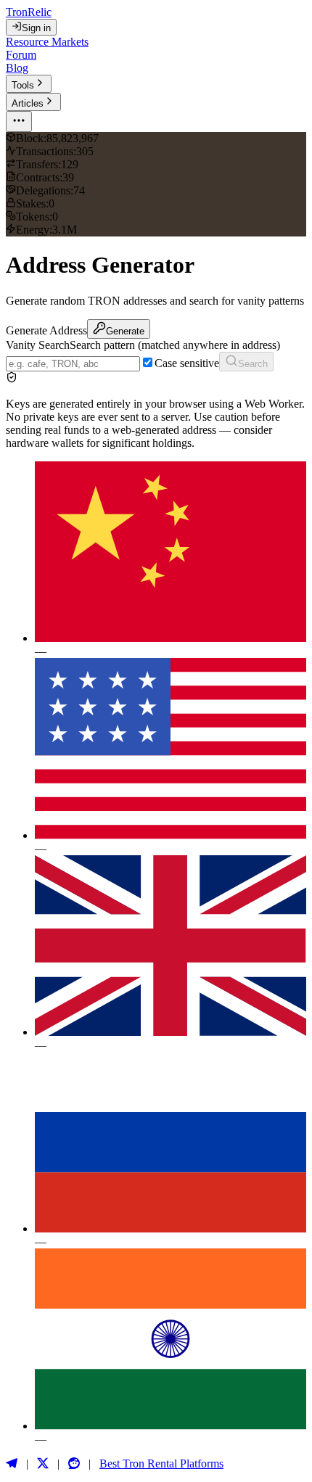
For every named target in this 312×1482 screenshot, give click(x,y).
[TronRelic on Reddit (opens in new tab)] (74, 1463)
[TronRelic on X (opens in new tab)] (43, 1463)
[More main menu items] (19, 121)
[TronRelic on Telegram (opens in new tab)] (11, 1463)
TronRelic (29, 12)
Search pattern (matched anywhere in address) (175, 345)
